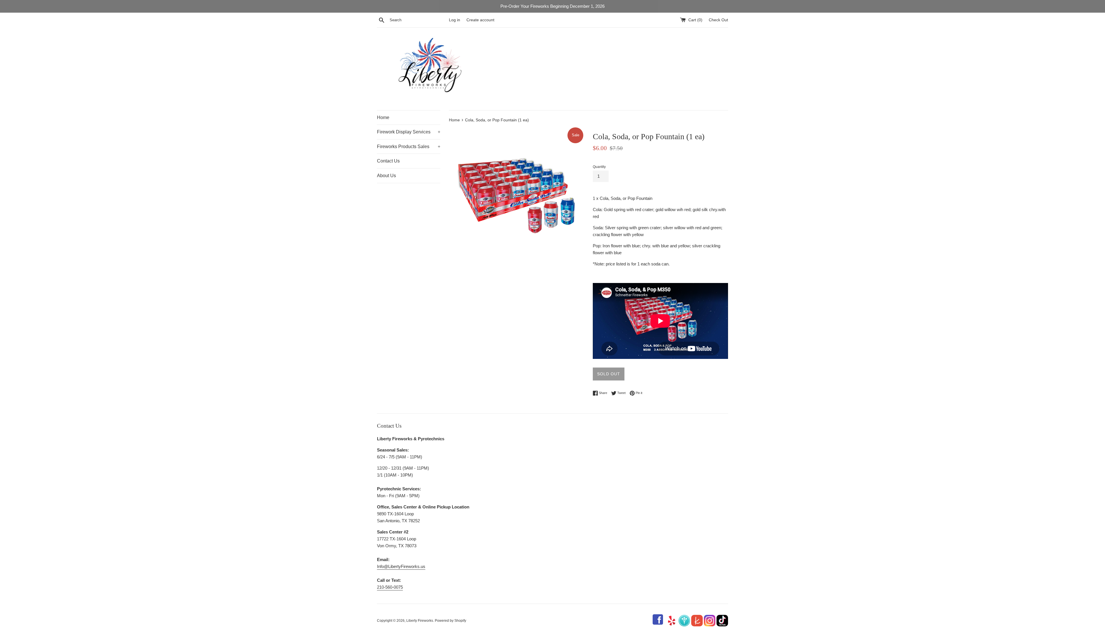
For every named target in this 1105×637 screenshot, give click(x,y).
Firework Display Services (408, 131)
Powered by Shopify (450, 621)
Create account (480, 20)
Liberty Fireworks (419, 621)
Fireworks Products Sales (408, 146)
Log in (454, 20)
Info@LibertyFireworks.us (401, 566)
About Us (386, 175)
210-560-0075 (390, 587)
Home (383, 117)
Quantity (599, 167)
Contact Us (388, 160)
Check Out (718, 20)
